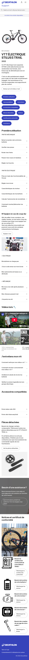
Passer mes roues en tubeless (11, 158)
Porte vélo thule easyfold (10, 414)
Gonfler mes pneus (8, 147)
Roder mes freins (7, 152)
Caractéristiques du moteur (11, 188)
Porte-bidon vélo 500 (8, 409)
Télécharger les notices (20, 587)
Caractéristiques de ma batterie (12, 194)
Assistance (6, 123)
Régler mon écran (7, 183)
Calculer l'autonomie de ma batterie (13, 199)
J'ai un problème (8, 102)
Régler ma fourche (8, 163)
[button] (10, 340)
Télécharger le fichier (20, 630)
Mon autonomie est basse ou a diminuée (12, 273)
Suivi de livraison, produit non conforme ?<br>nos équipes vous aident (12, 501)
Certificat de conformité (10, 118)
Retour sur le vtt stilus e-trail (11, 89)
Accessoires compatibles (10, 107)
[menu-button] (25, 2)
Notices (20, 112)
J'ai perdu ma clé (7, 299)
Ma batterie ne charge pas (10, 261)
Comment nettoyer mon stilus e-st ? (13, 362)
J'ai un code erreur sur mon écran (12, 266)
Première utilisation (9, 96)
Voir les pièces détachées (10, 448)
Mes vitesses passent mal (10, 294)
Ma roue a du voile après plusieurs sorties (13, 288)
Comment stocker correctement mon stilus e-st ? (12, 368)
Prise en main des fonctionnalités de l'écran (13, 177)
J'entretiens (20, 102)
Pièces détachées (8, 112)
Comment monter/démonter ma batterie (12, 205)
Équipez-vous (7, 233)
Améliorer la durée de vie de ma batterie (12, 376)
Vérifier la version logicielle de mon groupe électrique (13, 383)
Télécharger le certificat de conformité (20, 572)
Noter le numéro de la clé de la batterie (11, 141)
